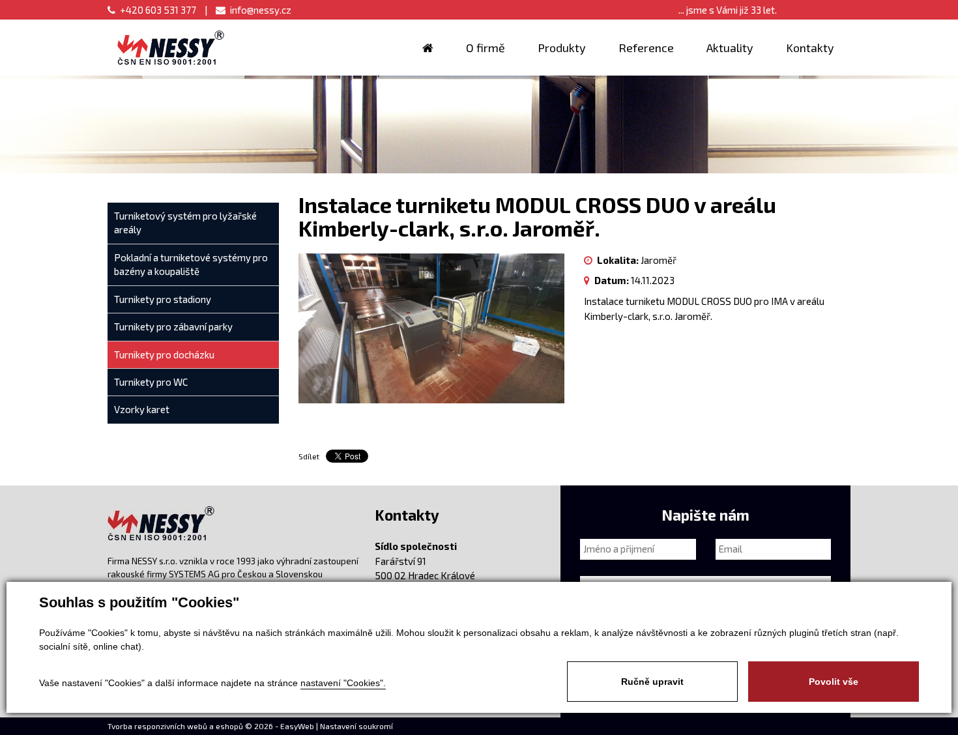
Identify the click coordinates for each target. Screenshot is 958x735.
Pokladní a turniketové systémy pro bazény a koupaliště (191, 264)
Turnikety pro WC (151, 382)
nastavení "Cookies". (343, 683)
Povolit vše (833, 681)
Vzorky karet (141, 409)
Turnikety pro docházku (164, 354)
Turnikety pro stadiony (162, 299)
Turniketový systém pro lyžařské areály (185, 222)
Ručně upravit (652, 681)
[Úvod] (428, 48)
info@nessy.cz (260, 10)
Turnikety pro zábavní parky (173, 326)
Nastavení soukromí (356, 725)
